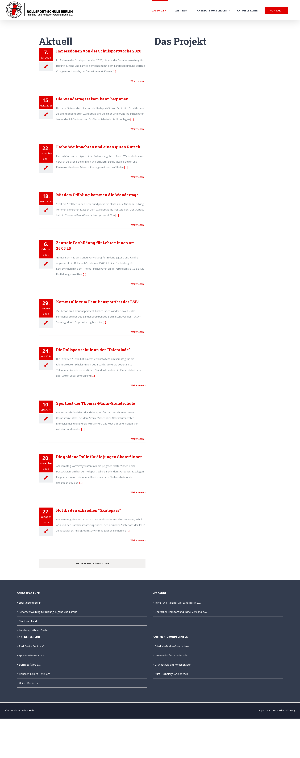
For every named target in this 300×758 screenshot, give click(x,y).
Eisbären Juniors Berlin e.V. (34, 673)
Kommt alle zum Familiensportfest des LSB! (97, 301)
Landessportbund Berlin (33, 630)
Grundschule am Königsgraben (173, 664)
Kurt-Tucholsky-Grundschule (172, 673)
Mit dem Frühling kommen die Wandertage (97, 194)
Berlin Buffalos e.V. (30, 664)
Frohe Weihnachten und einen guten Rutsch (98, 146)
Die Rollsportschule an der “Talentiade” (93, 349)
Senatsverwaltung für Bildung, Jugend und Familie (48, 611)
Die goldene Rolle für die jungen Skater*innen (99, 456)
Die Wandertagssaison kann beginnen (92, 98)
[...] (114, 71)
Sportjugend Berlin (30, 602)
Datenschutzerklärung (284, 710)
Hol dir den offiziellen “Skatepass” (88, 510)
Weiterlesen (137, 81)
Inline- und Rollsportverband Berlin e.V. (178, 602)
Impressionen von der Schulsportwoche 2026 (98, 50)
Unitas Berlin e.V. (29, 683)
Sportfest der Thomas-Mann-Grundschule (95, 403)
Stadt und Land (28, 621)
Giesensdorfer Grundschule (171, 655)
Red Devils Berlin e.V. (31, 646)
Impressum (264, 710)
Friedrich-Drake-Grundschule (172, 646)
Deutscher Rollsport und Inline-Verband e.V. (181, 611)
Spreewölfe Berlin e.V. (32, 655)
